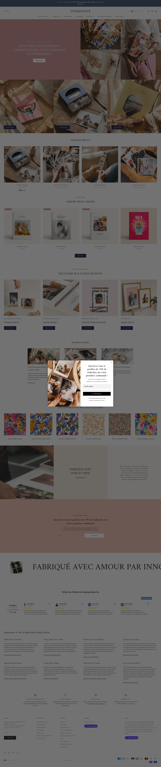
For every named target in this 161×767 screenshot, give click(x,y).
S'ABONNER (96, 394)
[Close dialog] (111, 362)
